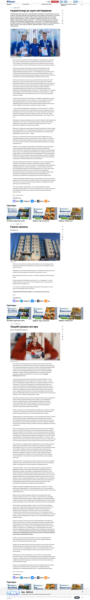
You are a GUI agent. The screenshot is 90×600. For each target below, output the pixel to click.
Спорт (11, 7)
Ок (65, 1)
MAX (79, 1)
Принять (77, 597)
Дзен (76, 1)
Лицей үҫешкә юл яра (46, 4)
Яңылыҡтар (13, 224)
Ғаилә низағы (26, 4)
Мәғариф (12, 323)
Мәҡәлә (9, 4)
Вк (61, 1)
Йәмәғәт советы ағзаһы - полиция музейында (68, 5)
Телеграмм (70, 1)
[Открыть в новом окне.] (16, 201)
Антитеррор (55, 1)
